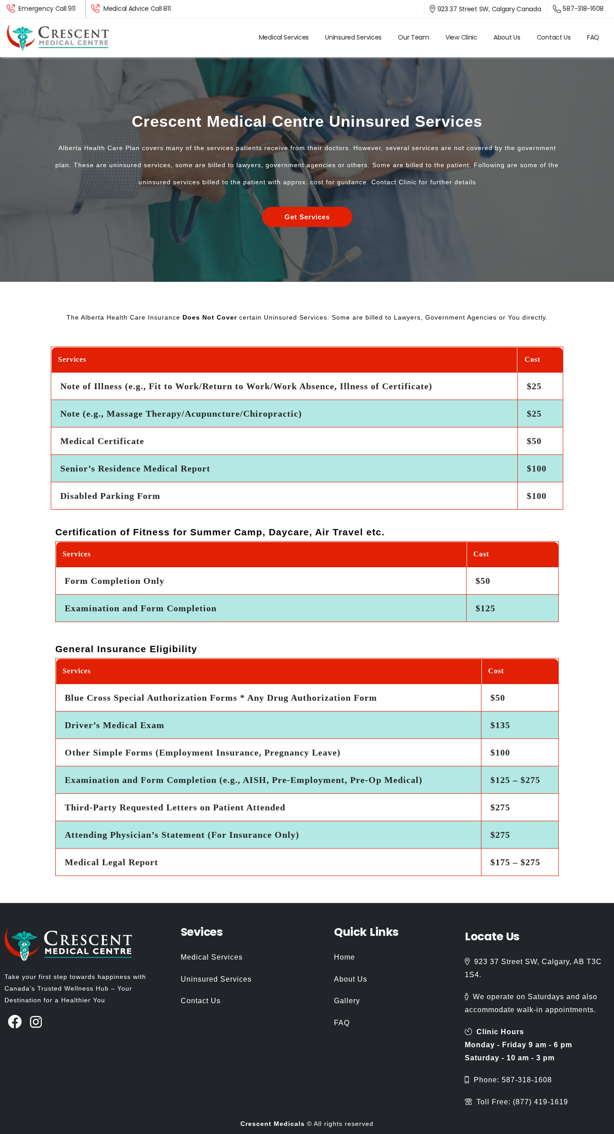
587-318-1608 (583, 8)
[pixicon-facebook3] (15, 1022)
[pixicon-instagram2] (36, 1022)
